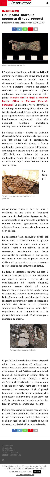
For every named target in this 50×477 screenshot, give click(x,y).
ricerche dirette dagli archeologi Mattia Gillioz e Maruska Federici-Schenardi (25, 101)
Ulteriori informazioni (25, 475)
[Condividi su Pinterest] (30, 28)
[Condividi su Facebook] (14, 28)
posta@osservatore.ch (11, 455)
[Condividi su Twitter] (19, 28)
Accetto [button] (37, 472)
